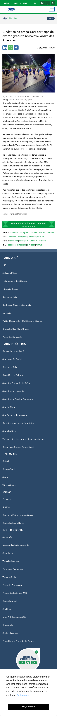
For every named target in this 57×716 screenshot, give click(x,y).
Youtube (50, 232)
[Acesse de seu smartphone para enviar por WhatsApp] (10, 47)
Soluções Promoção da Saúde (16, 382)
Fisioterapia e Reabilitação (14, 280)
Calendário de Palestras (13, 374)
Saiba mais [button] (22, 695)
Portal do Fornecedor (12, 585)
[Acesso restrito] (47, 3)
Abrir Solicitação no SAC (14, 617)
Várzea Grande (9, 484)
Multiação (7, 312)
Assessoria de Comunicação (15, 545)
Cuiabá (5, 460)
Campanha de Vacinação (13, 350)
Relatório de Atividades (13, 523)
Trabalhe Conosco (10, 561)
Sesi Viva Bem (9, 430)
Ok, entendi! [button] (28, 706)
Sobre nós (7, 537)
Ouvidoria (6, 609)
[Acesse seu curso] (42, 3)
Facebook (13, 232)
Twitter (42, 232)
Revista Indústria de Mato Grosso (18, 515)
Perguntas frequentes (12, 569)
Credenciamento (10, 633)
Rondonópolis (9, 468)
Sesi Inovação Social (11, 358)
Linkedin (33, 232)
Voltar (50, 18)
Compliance (7, 553)
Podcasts (6, 499)
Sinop (5, 476)
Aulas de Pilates (9, 272)
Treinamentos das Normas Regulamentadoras (23, 438)
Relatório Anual (9, 601)
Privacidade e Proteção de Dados (18, 641)
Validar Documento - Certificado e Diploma (22, 320)
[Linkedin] (4, 47)
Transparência (9, 577)
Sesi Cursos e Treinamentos (15, 414)
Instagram (23, 232)
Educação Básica (10, 288)
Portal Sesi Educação (12, 336)
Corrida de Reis (9, 296)
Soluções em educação (13, 390)
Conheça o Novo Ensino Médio (16, 304)
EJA (4, 264)
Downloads (7, 625)
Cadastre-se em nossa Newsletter (18, 422)
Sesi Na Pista (8, 406)
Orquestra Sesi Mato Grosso (15, 328)
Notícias (13, 18)
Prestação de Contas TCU (14, 593)
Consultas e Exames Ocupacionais (18, 446)
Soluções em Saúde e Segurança (17, 398)
